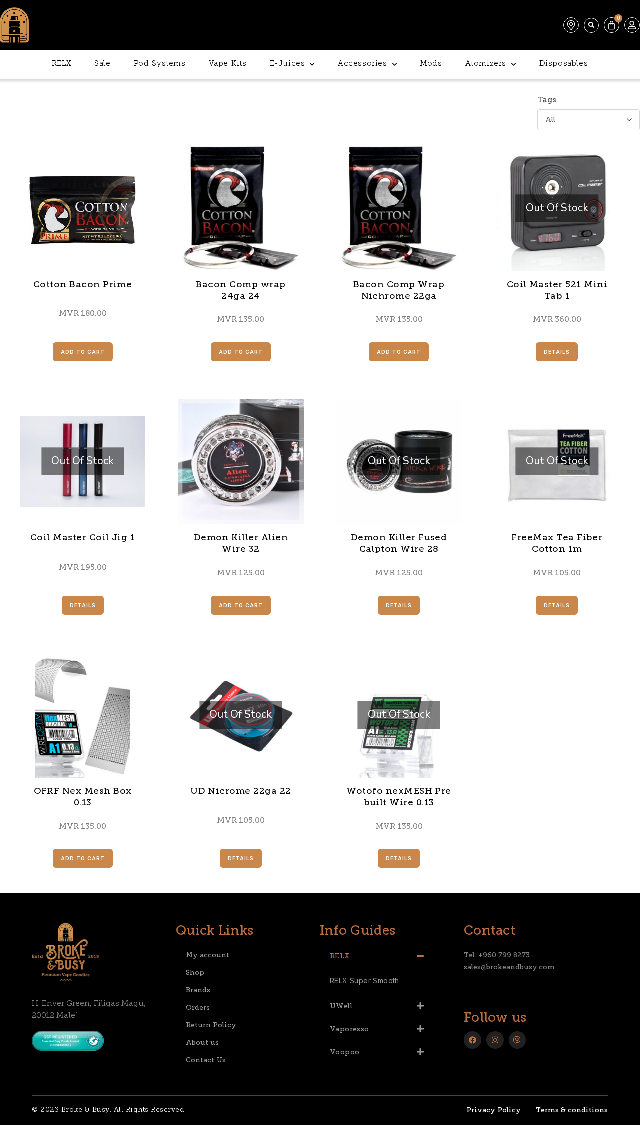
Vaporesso (350, 1029)
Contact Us (206, 1060)
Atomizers (486, 64)
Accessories (363, 64)
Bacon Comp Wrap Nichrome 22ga (399, 290)
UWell (341, 1006)
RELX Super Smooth (365, 980)
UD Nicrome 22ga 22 (241, 790)
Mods (431, 64)
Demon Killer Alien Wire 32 (241, 543)
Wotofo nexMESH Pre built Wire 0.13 (399, 796)
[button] (591, 25)
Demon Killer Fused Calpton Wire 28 (399, 543)
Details (557, 352)
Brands (198, 990)
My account (208, 955)
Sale (102, 64)
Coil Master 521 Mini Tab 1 (557, 290)
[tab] (377, 955)
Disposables (564, 64)
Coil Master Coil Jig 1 (83, 537)
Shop (195, 972)
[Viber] (517, 1040)
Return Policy (211, 1025)
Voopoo (345, 1052)
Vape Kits (228, 64)
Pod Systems (160, 64)
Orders (198, 1007)
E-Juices (288, 64)
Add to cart (83, 352)
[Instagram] (495, 1040)
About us (202, 1042)
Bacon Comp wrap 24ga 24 (241, 290)
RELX (62, 64)
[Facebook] (473, 1040)
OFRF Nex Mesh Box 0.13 (83, 796)
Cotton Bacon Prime (83, 284)
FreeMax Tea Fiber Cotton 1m (557, 543)
